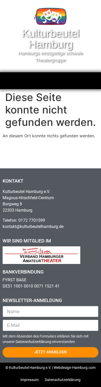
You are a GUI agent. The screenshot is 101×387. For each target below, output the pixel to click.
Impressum (29, 380)
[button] (50, 79)
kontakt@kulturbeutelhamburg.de (33, 226)
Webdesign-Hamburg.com (75, 368)
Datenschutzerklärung (34, 342)
